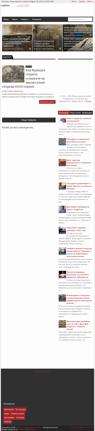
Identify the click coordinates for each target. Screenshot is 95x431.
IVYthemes (22, 429)
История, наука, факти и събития (29, 427)
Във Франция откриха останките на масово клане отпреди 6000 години (23, 78)
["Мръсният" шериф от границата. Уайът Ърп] (62, 233)
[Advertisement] (47, 111)
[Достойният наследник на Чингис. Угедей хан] (62, 212)
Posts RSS (75, 427)
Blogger (89, 101)
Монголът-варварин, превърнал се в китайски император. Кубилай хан (78, 274)
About (74, 1)
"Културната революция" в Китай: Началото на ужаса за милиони (79, 186)
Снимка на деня (17, 414)
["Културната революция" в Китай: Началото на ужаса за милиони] (62, 189)
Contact (82, 1)
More (89, 1)
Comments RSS (87, 427)
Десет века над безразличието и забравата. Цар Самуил (79, 162)
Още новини (29, 120)
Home (6, 19)
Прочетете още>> (47, 102)
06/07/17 (6, 57)
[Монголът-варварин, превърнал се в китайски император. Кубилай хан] (62, 278)
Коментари (87, 113)
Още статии (75, 113)
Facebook (20, 418)
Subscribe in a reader (42, 371)
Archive (24, 19)
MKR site (31, 429)
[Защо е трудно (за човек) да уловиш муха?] (62, 124)
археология (28, 66)
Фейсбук (7, 422)
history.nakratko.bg (15, 91)
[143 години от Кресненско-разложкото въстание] (62, 145)
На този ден (20, 409)
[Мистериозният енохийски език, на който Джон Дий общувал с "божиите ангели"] (62, 327)
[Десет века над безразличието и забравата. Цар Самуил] (62, 166)
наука (6, 414)
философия (9, 418)
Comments (36, 19)
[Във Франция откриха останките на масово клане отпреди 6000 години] (13, 74)
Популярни (64, 113)
